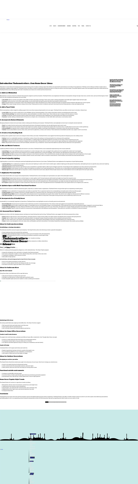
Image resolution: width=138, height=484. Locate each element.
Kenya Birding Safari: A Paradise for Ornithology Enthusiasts (116, 101)
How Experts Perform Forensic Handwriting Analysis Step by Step (115, 104)
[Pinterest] (19, 75)
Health (31, 461)
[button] (137, 25)
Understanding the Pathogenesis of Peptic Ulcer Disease (116, 96)
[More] (26, 75)
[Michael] (4, 248)
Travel (32, 473)
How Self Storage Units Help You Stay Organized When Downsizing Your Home (117, 91)
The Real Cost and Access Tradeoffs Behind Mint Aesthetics (116, 85)
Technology (33, 433)
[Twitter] (15, 75)
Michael (8, 247)
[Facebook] (12, 75)
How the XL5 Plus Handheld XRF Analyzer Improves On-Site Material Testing (116, 80)
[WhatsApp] (22, 75)
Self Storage (32, 457)
